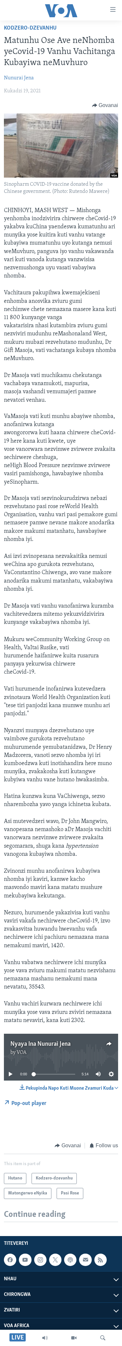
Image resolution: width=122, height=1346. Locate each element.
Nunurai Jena (19, 78)
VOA (22, 1052)
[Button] (105, 105)
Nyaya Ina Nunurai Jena (40, 1044)
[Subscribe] (85, 1260)
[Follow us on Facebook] (10, 1260)
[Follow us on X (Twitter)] (55, 1260)
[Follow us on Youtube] (25, 1260)
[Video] (74, 1338)
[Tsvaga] (103, 1338)
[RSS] (100, 1260)
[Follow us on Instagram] (40, 1260)
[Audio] (45, 1338)
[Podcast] (70, 1260)
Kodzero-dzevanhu (30, 28)
